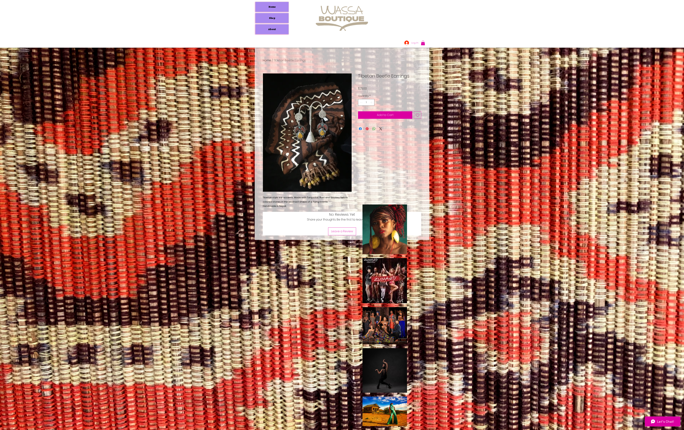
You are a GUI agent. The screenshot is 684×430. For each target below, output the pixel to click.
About (272, 29)
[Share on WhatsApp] (374, 129)
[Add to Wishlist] (417, 115)
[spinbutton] (366, 102)
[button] (423, 42)
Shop (272, 18)
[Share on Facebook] (360, 129)
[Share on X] (381, 129)
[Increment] (371, 102)
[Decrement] (361, 102)
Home (272, 7)
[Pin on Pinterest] (367, 129)
